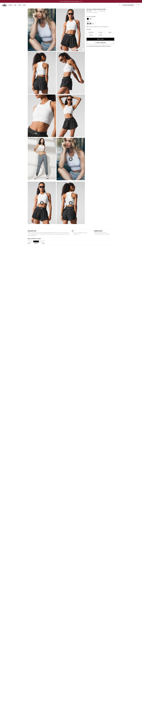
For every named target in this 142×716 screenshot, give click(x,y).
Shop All (93, 16)
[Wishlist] (136, 5)
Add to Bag (100, 39)
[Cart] (139, 5)
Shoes (20, 5)
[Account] (122, 5)
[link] (128, 5)
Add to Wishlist (101, 42)
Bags (24, 5)
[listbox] (78, 49)
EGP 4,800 (89, 10)
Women (10, 5)
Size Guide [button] (89, 29)
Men (15, 5)
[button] (139, 1)
